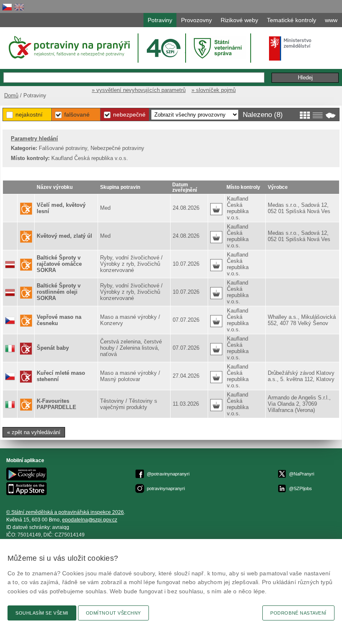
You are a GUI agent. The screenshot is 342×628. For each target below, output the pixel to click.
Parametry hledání (34, 138)
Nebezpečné (129, 114)
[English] (19, 6)
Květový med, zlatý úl (64, 236)
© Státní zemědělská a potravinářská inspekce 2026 (65, 512)
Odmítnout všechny (113, 612)
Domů (11, 95)
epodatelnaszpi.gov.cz (89, 520)
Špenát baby (53, 348)
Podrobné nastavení (298, 612)
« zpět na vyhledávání (33, 432)
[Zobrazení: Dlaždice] (304, 115)
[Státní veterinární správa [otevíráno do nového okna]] (219, 47)
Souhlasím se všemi (41, 612)
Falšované (77, 114)
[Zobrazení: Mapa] (330, 115)
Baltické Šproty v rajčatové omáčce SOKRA (59, 263)
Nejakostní (29, 114)
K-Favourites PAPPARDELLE (56, 404)
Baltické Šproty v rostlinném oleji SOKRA (58, 291)
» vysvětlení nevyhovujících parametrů (139, 90)
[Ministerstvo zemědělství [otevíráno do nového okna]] (290, 48)
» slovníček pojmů (213, 90)
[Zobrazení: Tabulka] (317, 115)
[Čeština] (7, 6)
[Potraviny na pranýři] (69, 47)
